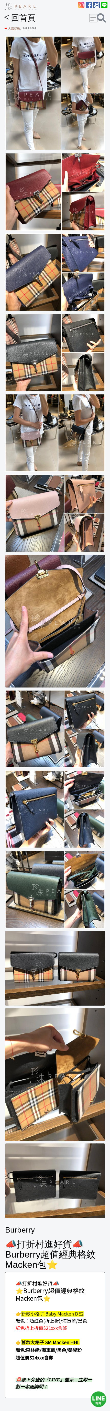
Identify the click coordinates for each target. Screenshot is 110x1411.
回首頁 (20, 17)
